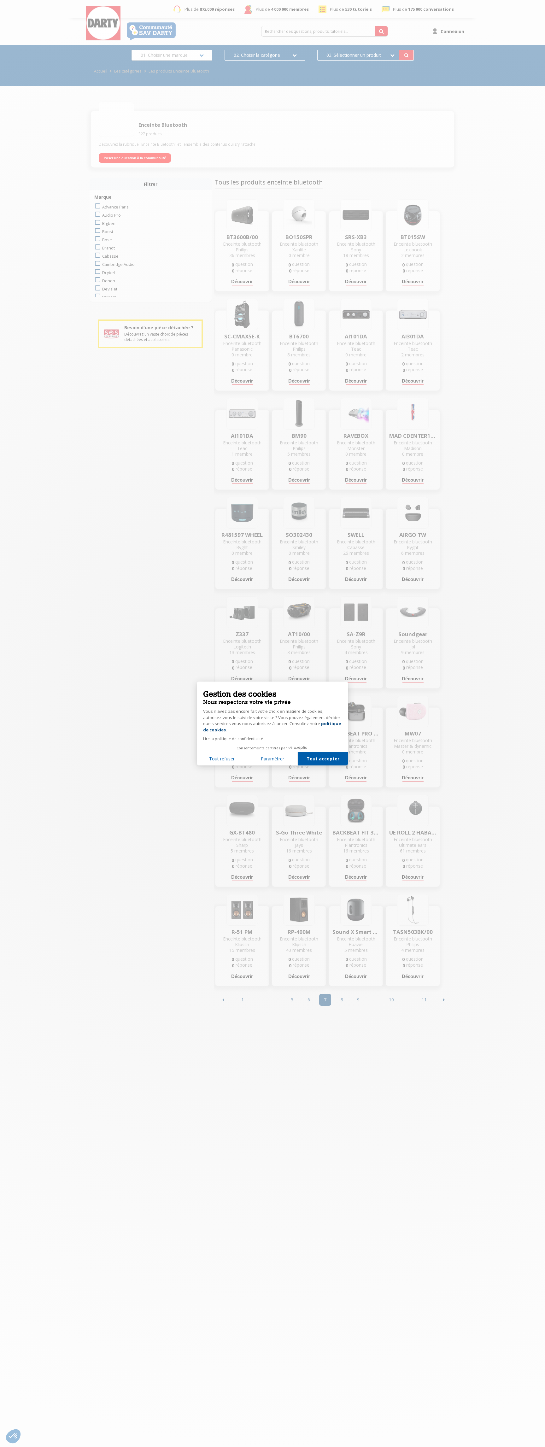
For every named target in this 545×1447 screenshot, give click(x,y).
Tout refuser (222, 759)
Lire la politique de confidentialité (233, 738)
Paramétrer (272, 759)
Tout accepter (323, 759)
